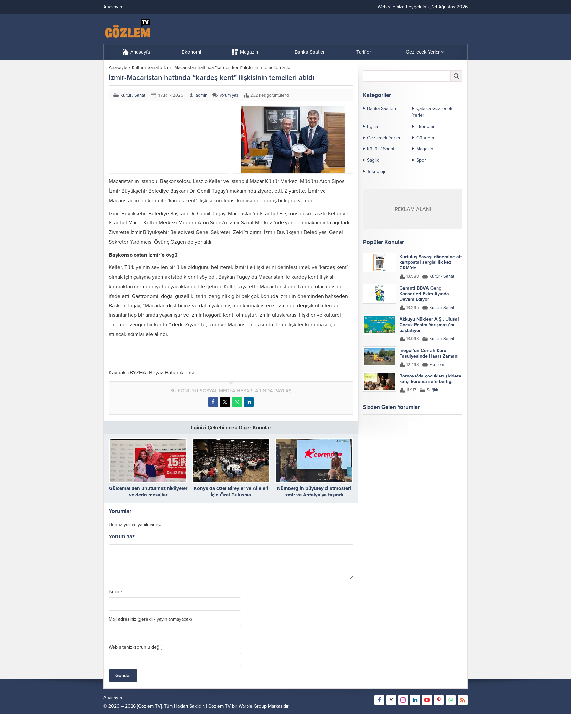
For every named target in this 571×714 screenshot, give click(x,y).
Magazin (424, 149)
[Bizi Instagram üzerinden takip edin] (403, 700)
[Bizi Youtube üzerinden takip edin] (427, 700)
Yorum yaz (228, 95)
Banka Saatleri (381, 108)
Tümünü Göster (448, 433)
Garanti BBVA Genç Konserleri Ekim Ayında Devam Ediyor (424, 293)
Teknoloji (376, 171)
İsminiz (116, 591)
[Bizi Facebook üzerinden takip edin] (379, 700)
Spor (421, 160)
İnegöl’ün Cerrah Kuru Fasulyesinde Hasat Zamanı (429, 353)
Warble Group (253, 706)
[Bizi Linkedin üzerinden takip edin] (415, 700)
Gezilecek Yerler (383, 137)
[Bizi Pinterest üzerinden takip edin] (439, 700)
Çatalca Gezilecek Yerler (432, 112)
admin (201, 95)
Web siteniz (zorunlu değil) (135, 647)
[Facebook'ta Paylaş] (213, 402)
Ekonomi (425, 126)
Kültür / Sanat (145, 67)
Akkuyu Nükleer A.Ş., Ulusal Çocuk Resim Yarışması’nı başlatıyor (429, 324)
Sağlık (373, 160)
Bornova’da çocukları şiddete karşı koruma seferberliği (430, 378)
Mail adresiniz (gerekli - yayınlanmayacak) (150, 619)
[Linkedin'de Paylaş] (249, 402)
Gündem (425, 137)
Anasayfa (118, 67)
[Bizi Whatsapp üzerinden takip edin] (451, 700)
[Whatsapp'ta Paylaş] (237, 402)
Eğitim (373, 126)
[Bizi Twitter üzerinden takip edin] (391, 700)
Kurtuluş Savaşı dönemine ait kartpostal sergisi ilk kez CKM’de (431, 262)
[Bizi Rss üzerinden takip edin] (463, 700)
